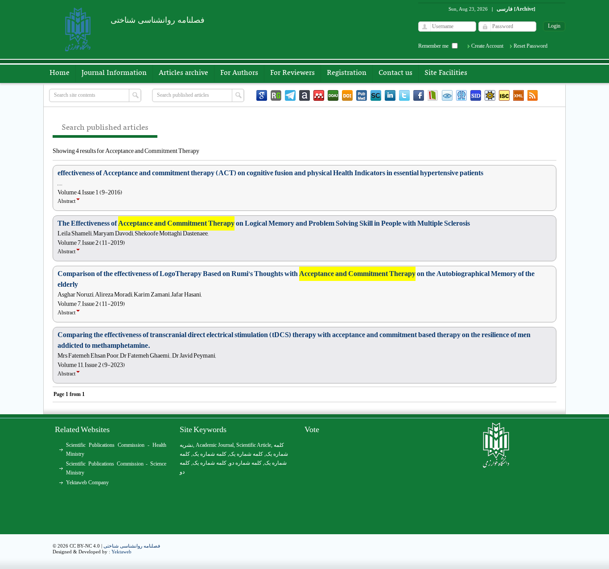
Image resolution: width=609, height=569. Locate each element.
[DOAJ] (333, 95)
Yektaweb (121, 551)
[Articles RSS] (532, 95)
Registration (346, 73)
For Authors (239, 73)
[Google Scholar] (261, 95)
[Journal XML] (518, 95)
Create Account (487, 46)
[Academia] (304, 95)
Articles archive (183, 73)
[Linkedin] (390, 95)
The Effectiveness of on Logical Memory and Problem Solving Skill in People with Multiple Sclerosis (264, 223)
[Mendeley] (318, 95)
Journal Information (114, 73)
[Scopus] (375, 95)
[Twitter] (404, 95)
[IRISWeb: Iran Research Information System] (447, 95)
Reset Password (530, 46)
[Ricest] (490, 95)
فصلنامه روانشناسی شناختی (131, 545)
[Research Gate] (276, 95)
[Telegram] (290, 95)
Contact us (395, 73)
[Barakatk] (461, 95)
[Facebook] (418, 95)
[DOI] (347, 95)
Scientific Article (253, 445)
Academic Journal (215, 445)
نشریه (186, 445)
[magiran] (433, 95)
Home (59, 73)
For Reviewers (292, 73)
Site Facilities (445, 73)
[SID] (475, 95)
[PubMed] (361, 95)
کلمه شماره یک (209, 454)
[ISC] (504, 95)
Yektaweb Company (87, 482)
